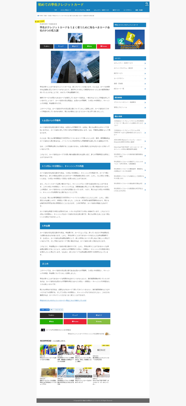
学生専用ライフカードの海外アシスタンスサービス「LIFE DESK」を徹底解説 (128, 163)
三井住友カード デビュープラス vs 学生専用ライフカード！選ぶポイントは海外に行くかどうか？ (129, 123)
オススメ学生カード (66, 10)
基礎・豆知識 (139, 10)
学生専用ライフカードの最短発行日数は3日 (128, 183)
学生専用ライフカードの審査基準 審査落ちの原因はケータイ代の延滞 (128, 170)
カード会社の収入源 (57, 309)
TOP (55, 10)
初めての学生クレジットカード (61, 4)
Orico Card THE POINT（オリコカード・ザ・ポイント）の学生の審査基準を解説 (129, 148)
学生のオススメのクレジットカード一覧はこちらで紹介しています (63, 300)
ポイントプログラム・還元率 (82, 10)
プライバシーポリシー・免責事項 (125, 102)
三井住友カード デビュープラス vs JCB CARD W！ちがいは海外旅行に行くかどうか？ (128, 132)
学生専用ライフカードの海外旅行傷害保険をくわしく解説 (128, 155)
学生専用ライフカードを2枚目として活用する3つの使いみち (129, 177)
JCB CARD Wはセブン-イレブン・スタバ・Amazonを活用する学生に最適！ (128, 141)
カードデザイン (128, 10)
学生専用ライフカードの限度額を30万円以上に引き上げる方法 (128, 189)
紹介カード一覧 (119, 88)
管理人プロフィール (120, 107)
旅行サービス (116, 10)
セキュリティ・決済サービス (101, 10)
